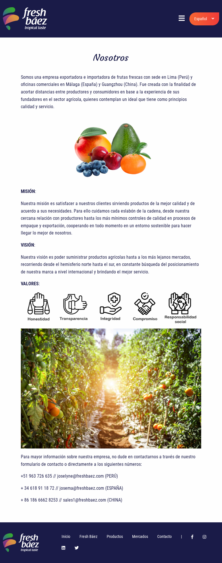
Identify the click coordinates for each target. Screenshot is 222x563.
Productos (115, 536)
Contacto (164, 536)
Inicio (66, 536)
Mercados (140, 536)
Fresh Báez (88, 536)
